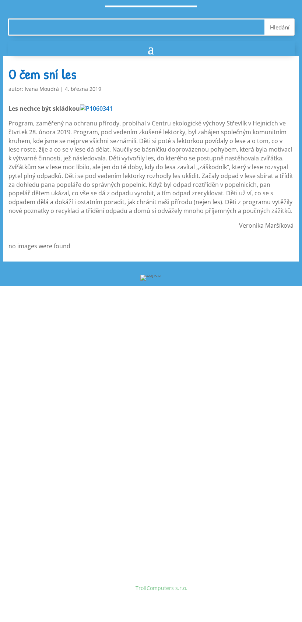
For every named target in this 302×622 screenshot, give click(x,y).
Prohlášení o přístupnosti (61, 440)
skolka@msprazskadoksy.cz (82, 375)
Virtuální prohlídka (53, 426)
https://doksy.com (52, 516)
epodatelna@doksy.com (78, 503)
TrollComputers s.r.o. (161, 587)
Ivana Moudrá (42, 88)
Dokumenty (44, 412)
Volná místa (44, 398)
